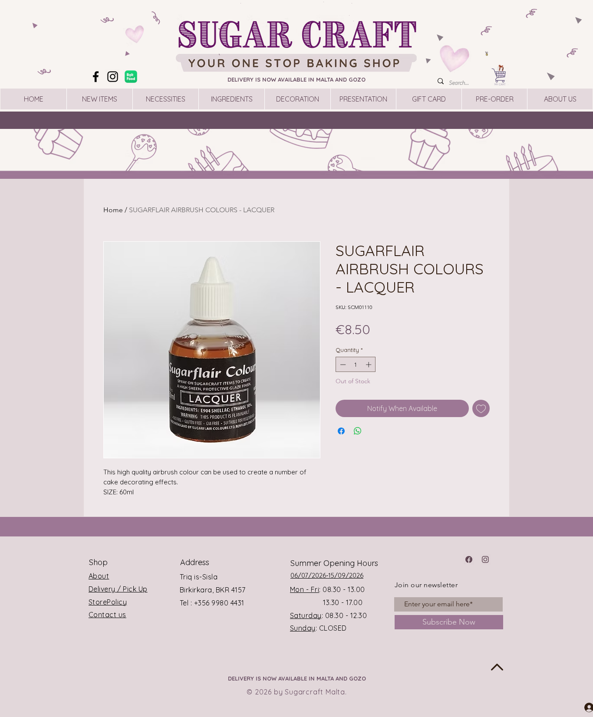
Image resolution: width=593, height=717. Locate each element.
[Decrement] (342, 364)
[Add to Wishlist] (481, 408)
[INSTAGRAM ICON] (485, 559)
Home (113, 210)
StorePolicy (108, 602)
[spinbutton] (355, 364)
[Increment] (369, 364)
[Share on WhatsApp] (358, 431)
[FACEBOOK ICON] (469, 559)
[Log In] (581, 707)
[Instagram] (112, 76)
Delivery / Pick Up (118, 589)
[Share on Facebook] (341, 431)
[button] (531, 11)
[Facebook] (96, 76)
